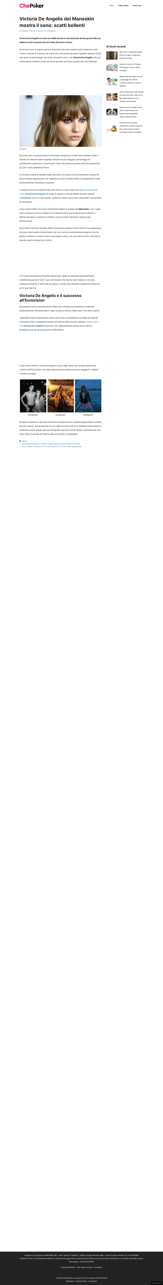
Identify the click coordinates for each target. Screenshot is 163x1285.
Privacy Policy (81, 1281)
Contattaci (98, 1267)
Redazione (70, 1281)
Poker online (123, 5)
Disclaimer (93, 1281)
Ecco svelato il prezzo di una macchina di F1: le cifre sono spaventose (52, 446)
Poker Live (137, 5)
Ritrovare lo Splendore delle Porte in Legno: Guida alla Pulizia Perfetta (131, 55)
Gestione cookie (157, 1283)
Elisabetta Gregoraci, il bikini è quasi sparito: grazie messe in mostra (51, 444)
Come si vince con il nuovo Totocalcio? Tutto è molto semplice (130, 67)
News (111, 5)
